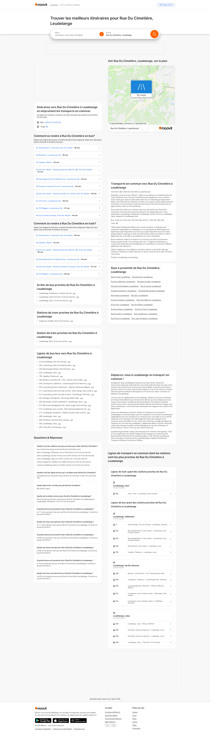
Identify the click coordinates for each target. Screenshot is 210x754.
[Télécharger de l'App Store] (61, 720)
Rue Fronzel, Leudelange (120, 277)
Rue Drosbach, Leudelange (121, 314)
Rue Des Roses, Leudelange (122, 309)
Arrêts (134, 722)
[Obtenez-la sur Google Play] (43, 720)
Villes (134, 725)
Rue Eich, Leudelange (139, 295)
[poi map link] (141, 99)
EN (114, 725)
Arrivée (108, 32)
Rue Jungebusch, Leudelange (145, 314)
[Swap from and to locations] (101, 34)
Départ (57, 32)
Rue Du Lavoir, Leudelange (150, 286)
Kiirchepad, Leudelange (120, 295)
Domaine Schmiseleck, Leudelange (124, 286)
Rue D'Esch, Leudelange (120, 319)
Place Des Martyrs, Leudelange (148, 300)
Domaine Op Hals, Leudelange (149, 282)
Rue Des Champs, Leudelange (122, 300)
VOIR (74, 293)
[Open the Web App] (78, 720)
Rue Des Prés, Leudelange (142, 277)
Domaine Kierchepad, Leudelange (151, 291)
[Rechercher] (154, 34)
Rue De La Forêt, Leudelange (146, 309)
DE (108, 725)
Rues (134, 719)
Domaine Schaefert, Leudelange (123, 291)
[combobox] (76, 35)
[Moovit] (41, 4)
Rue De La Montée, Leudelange (123, 282)
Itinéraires (136, 728)
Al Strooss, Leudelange (120, 305)
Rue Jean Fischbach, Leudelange (145, 319)
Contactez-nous (79, 729)
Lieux (134, 716)
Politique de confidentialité (62, 729)
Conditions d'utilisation (43, 729)
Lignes (135, 712)
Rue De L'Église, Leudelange (142, 305)
